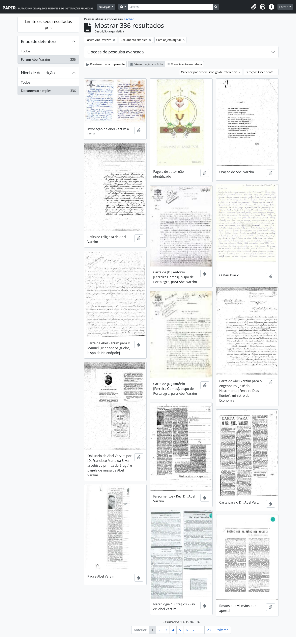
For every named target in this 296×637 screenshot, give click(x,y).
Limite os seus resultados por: (48, 24)
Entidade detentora (39, 41)
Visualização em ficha (148, 64)
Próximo (222, 630)
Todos (25, 51)
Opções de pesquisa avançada (115, 52)
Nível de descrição (38, 72)
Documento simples (48, 91)
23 (209, 630)
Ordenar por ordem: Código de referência (209, 72)
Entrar (284, 7)
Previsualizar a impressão (107, 64)
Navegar (105, 7)
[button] (253, 6)
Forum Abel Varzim (48, 60)
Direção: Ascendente (260, 72)
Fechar (129, 19)
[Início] (49, 7)
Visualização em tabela (186, 64)
